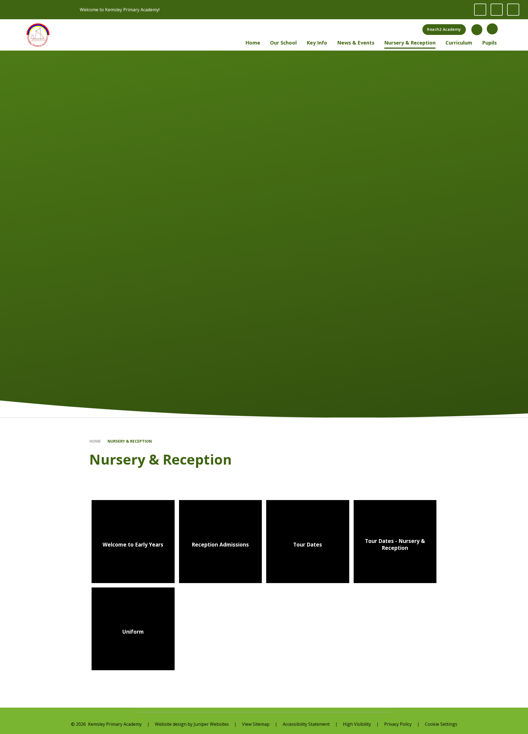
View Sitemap (256, 724)
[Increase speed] (513, 10)
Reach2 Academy (444, 29)
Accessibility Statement (306, 724)
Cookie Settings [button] (441, 724)
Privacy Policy (398, 724)
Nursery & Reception (130, 441)
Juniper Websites (211, 724)
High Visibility (357, 724)
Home (95, 441)
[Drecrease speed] (497, 10)
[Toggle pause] (480, 10)
